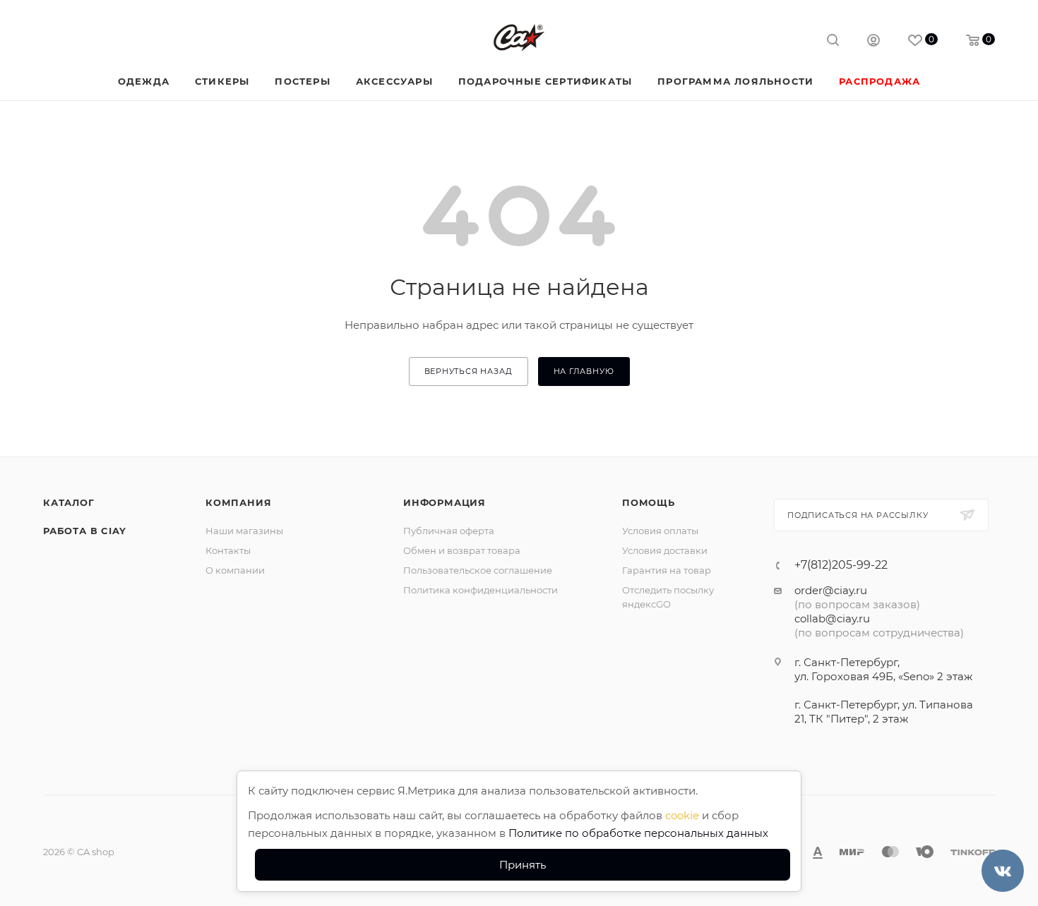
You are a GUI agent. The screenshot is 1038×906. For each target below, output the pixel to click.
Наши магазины (244, 530)
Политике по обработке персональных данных (638, 833)
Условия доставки (665, 550)
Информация (444, 502)
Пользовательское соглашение (477, 570)
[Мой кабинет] (873, 42)
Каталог (69, 502)
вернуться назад (468, 371)
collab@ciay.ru (832, 618)
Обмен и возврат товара (461, 550)
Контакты (228, 550)
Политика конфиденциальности (480, 590)
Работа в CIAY (84, 530)
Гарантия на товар (666, 570)
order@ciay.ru (830, 590)
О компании (235, 570)
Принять (522, 864)
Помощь (648, 502)
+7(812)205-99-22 (841, 565)
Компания (238, 502)
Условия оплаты (660, 530)
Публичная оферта (448, 530)
